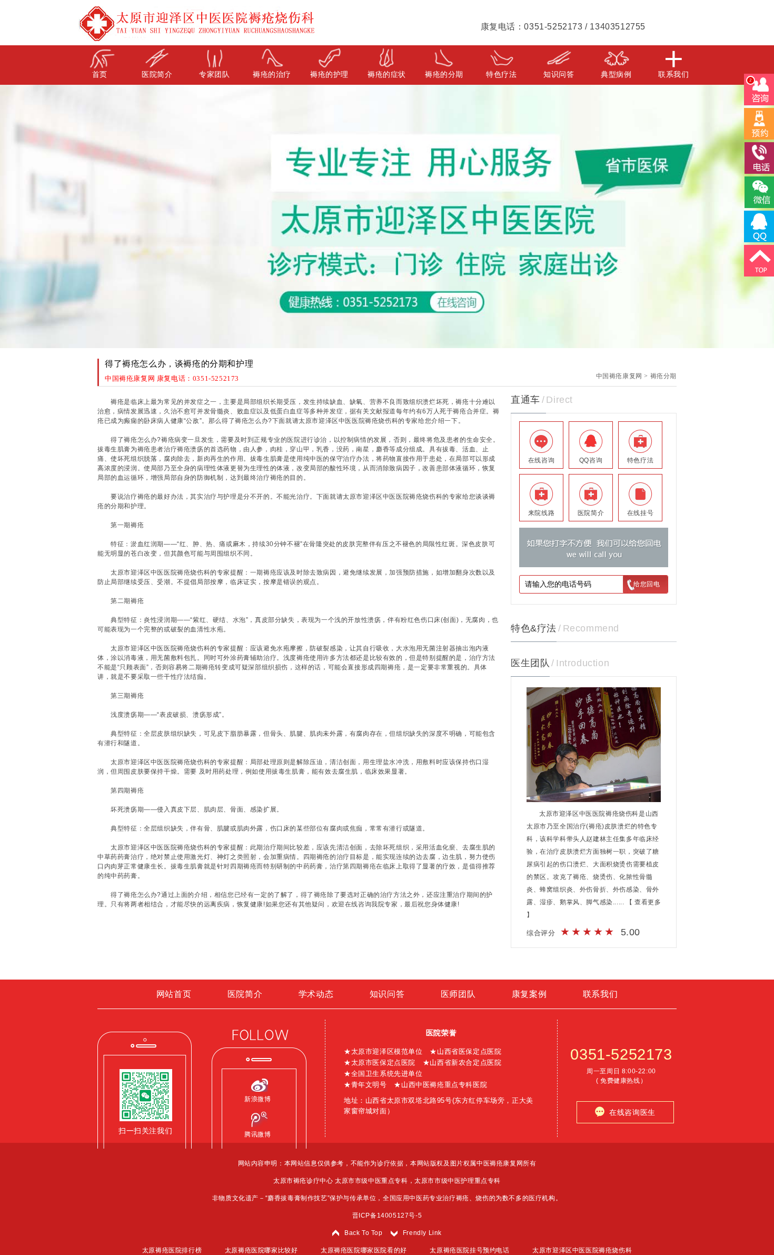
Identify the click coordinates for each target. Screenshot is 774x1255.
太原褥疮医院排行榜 (172, 1250)
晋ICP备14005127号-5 (387, 1215)
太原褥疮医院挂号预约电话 (469, 1250)
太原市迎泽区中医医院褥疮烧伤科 (582, 1250)
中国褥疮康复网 (619, 376)
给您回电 (646, 584)
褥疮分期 (663, 376)
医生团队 (530, 663)
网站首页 (173, 994)
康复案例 (529, 994)
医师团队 (458, 994)
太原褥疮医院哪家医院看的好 (364, 1250)
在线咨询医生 (630, 1112)
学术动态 (316, 994)
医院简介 (244, 994)
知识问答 (387, 994)
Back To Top (363, 1233)
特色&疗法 (534, 628)
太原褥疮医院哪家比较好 (261, 1250)
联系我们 (600, 994)
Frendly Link (422, 1233)
